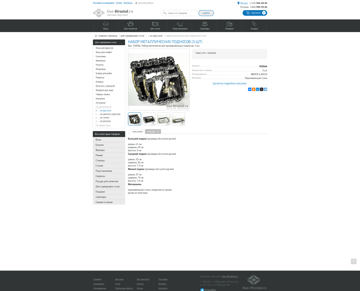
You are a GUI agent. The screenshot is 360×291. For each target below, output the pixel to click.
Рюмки (99, 155)
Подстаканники (104, 170)
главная (107, 35)
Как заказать (143, 279)
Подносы (100, 77)
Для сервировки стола (105, 42)
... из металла (104, 121)
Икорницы (101, 69)
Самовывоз (99, 283)
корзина (258, 12)
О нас (117, 283)
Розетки (99, 64)
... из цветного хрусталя (109, 114)
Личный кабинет (146, 2)
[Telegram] (265, 89)
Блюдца (99, 81)
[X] (261, 89)
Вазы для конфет (104, 52)
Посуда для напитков (107, 181)
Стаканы (100, 160)
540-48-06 (258, 3)
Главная (97, 279)
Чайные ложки (103, 94)
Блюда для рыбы (104, 73)
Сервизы (100, 176)
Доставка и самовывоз (103, 2)
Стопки (99, 165)
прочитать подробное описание (230, 83)
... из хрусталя (104, 110)
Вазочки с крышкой (105, 86)
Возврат (162, 283)
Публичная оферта (124, 288)
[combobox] (182, 13)
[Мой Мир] (257, 89)
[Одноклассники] (253, 89)
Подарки (100, 191)
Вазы (98, 139)
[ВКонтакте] (249, 89)
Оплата (140, 283)
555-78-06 (258, 6)
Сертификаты (100, 288)
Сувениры (101, 196)
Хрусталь (119, 279)
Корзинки (100, 98)
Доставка (162, 279)
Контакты (127, 2)
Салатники (101, 56)
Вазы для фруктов (104, 48)
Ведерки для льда (104, 90)
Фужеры (100, 150)
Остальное (101, 102)
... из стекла (103, 117)
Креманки (100, 60)
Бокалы (100, 144)
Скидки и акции (104, 202)
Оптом (119, 2)
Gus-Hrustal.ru (229, 276)
